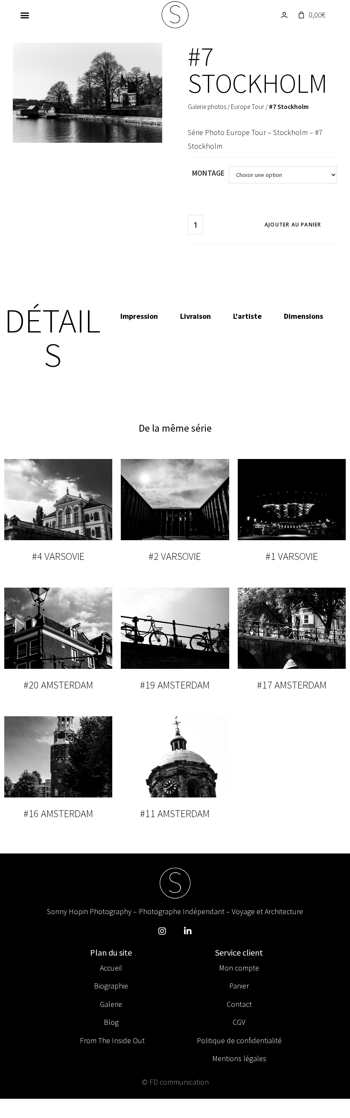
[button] (25, 15)
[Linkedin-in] (187, 931)
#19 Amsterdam (175, 684)
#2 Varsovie (175, 556)
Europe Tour (247, 107)
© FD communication (175, 1082)
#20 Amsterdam (58, 684)
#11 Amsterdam (175, 813)
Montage (208, 173)
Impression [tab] (139, 316)
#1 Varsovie (291, 556)
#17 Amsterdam (292, 684)
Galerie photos (207, 107)
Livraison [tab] (195, 316)
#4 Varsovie (58, 556)
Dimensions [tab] (303, 316)
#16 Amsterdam (58, 813)
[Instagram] (162, 931)
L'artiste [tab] (247, 316)
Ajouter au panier (293, 224)
